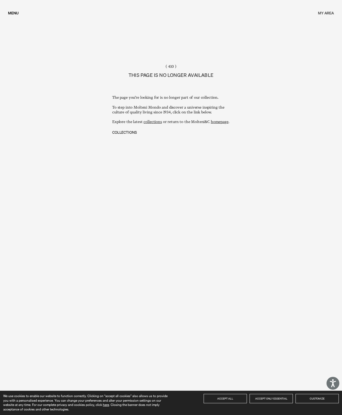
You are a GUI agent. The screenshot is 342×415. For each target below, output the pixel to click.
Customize (317, 398)
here (106, 404)
